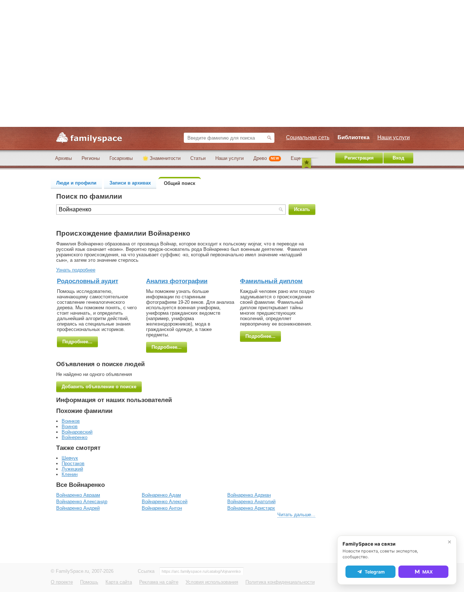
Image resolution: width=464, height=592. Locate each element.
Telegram (375, 572)
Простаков (73, 463)
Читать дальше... (296, 514)
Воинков (71, 421)
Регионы (91, 158)
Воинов (70, 426)
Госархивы (121, 158)
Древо (266, 158)
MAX (427, 572)
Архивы (63, 158)
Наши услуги (229, 158)
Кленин (70, 474)
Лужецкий (72, 469)
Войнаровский (77, 432)
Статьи (198, 158)
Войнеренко (74, 437)
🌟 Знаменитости (161, 158)
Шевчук (70, 458)
